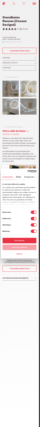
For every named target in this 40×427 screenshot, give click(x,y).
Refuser (19, 254)
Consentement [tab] (7, 177)
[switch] (34, 218)
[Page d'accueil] (3, 3)
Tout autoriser (19, 240)
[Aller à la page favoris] (23, 3)
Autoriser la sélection (19, 247)
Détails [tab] (18, 177)
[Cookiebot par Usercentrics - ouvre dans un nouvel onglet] (28, 171)
